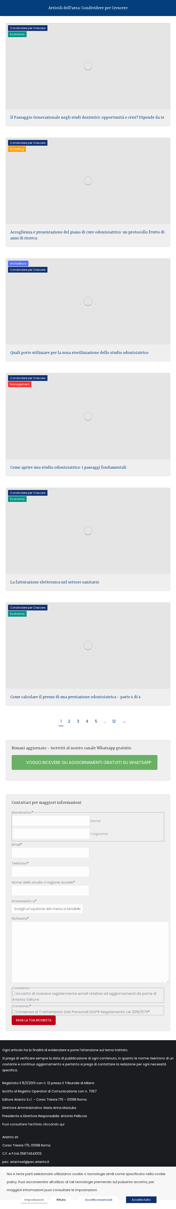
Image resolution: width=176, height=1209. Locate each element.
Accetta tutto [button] (141, 1200)
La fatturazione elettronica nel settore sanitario (54, 582)
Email (17, 844)
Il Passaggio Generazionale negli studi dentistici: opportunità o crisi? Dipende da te (87, 117)
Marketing (17, 149)
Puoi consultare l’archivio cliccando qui (33, 1124)
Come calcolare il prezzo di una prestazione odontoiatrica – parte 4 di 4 (75, 697)
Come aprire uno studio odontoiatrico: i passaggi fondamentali (68, 467)
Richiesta (20, 918)
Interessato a (24, 901)
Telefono (20, 863)
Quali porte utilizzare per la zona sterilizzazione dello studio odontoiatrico (79, 352)
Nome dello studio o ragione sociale (43, 882)
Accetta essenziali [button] (98, 1200)
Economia (17, 34)
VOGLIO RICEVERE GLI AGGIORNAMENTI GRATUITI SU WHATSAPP (88, 762)
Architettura (18, 263)
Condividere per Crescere (27, 28)
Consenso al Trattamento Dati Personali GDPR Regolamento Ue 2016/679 (82, 1012)
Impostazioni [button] (34, 1200)
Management (19, 384)
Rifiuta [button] (61, 1200)
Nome (96, 820)
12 (114, 721)
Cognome (99, 833)
